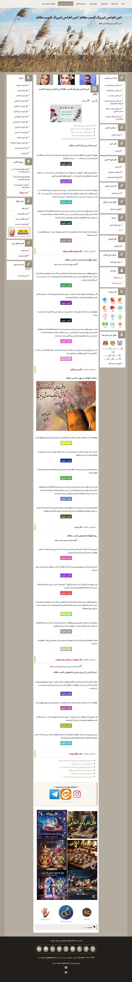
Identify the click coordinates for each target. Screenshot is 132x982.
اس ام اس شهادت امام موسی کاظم (80, 770)
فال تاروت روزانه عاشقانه (19, 142)
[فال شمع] (52, 855)
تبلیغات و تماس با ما (48, 3)
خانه (123, 3)
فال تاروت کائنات (22, 95)
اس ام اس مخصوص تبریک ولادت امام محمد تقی (76, 767)
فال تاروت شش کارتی (20, 121)
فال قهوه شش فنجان (114, 177)
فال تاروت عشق (22, 137)
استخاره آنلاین (81, 3)
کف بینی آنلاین (116, 193)
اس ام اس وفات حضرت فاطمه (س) (114, 117)
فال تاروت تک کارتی (21, 101)
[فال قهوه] (82, 855)
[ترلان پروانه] (66, 80)
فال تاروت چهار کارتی (21, 111)
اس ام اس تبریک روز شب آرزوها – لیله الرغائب (113, 102)
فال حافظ (114, 3)
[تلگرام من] (86, 949)
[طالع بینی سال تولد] (112, 351)
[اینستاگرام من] (72, 949)
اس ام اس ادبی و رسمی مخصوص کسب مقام (77, 138)
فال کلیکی (117, 246)
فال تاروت (104, 3)
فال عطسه (24, 250)
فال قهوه (118, 166)
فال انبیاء (118, 151)
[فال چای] (82, 885)
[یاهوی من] (92, 949)
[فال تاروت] (82, 825)
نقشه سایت (56, 963)
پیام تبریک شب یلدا (21, 224)
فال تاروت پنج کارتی (21, 116)
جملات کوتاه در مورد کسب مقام (81, 132)
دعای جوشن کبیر (115, 225)
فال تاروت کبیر (23, 90)
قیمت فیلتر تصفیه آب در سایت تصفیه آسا (20, 170)
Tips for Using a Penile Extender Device (22, 178)
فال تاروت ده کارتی (21, 132)
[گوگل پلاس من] (52, 949)
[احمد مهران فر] (88, 80)
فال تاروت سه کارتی (21, 106)
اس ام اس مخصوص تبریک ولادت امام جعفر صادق (75, 760)
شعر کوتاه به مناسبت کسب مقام (81, 129)
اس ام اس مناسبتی (65, 3)
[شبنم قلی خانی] (44, 80)
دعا (120, 230)
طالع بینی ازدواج (115, 209)
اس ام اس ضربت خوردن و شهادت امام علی (77, 776)
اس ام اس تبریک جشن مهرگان (82, 764)
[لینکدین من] (39, 949)
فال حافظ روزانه (22, 213)
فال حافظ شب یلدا (22, 219)
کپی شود (66, 163)
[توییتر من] (59, 949)
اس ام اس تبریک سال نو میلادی (81, 773)
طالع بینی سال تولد (114, 363)
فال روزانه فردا (23, 275)
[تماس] (66, 949)
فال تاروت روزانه (22, 85)
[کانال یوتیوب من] (45, 949)
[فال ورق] (52, 885)
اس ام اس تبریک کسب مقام (82, 125)
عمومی (84, 927)
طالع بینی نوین (23, 255)
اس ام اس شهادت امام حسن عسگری (114, 110)
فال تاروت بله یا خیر (21, 148)
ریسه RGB (117, 277)
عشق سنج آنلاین (115, 262)
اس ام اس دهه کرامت (113, 90)
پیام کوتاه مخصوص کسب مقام (82, 135)
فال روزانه (93, 3)
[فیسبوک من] (79, 949)
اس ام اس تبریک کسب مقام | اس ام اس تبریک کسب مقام (78, 17)
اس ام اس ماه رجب (115, 95)
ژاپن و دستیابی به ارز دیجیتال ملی (22, 186)
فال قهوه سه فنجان (114, 172)
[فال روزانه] (52, 825)
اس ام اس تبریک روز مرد (112, 85)
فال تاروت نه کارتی (21, 127)
